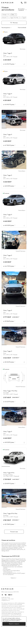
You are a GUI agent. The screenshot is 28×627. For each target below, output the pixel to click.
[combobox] (8, 28)
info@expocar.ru (6, 600)
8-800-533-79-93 (6, 597)
